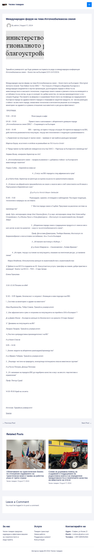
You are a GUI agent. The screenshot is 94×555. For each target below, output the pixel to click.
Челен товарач (16, 4)
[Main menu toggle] (89, 4)
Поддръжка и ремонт (42, 537)
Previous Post (9, 423)
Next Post (86, 423)
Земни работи (39, 534)
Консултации (39, 540)
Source (8, 413)
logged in (19, 505)
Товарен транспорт (41, 531)
